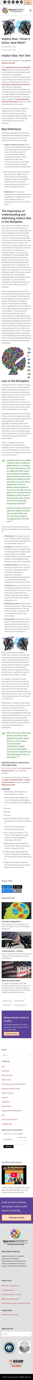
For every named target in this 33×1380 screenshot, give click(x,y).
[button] (30, 10)
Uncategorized (7, 1124)
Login (28, 3)
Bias (5, 50)
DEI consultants (7, 1075)
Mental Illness (6, 1106)
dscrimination (19, 1001)
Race (3, 1115)
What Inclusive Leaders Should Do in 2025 (16, 1303)
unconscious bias (20, 1005)
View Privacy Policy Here (10, 1315)
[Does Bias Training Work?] (16, 910)
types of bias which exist (13, 780)
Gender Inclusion (7, 1093)
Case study (5, 1071)
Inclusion (5, 1097)
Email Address (8, 1139)
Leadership (5, 1102)
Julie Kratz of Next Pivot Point (11, 1190)
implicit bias (7, 1005)
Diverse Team (11, 50)
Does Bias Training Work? (11, 921)
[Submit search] (29, 1055)
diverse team (7, 1001)
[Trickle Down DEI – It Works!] (16, 940)
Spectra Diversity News (10, 1119)
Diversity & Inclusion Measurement (14, 1084)
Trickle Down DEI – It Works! (12, 951)
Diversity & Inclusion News (11, 1089)
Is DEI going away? (8, 1290)
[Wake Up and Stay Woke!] (16, 970)
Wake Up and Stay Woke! (11, 980)
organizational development (11, 1111)
